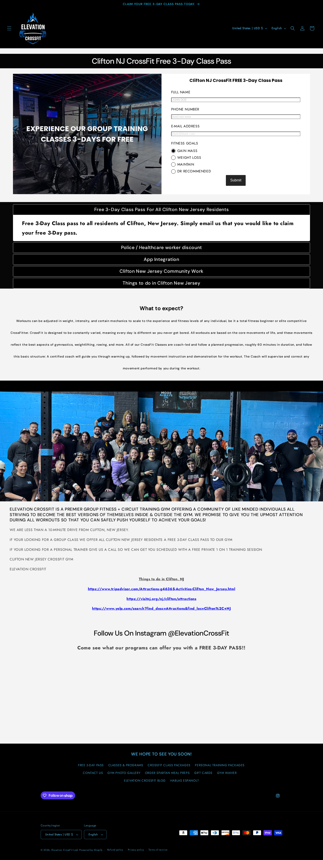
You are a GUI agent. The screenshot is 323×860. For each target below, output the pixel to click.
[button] (9, 28)
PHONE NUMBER (185, 109)
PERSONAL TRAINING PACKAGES (220, 765)
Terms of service (158, 849)
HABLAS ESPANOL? (184, 780)
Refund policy (115, 849)
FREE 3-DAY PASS (91, 765)
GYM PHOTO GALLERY (123, 773)
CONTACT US (93, 773)
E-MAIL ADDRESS (185, 126)
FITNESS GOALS (184, 143)
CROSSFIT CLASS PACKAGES (169, 765)
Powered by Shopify (91, 850)
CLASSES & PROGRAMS (125, 765)
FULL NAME (180, 92)
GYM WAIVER (227, 773)
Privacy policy (136, 849)
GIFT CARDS (203, 773)
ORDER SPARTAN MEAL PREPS (167, 773)
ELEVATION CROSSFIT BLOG (145, 780)
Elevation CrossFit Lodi (64, 850)
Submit (235, 180)
